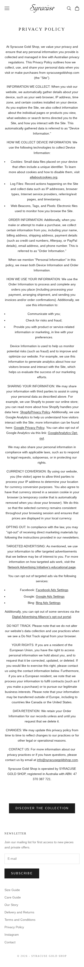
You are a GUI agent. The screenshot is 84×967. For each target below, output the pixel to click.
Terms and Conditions (19, 919)
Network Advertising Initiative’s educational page (42, 567)
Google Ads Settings (50, 596)
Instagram (11, 934)
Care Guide (12, 897)
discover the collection (42, 808)
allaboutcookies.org (43, 177)
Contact (9, 942)
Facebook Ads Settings (52, 590)
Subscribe (22, 873)
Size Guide (12, 890)
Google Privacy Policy (29, 427)
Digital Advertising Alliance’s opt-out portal (41, 617)
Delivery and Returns (19, 912)
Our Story (11, 905)
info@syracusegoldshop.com (57, 760)
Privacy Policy (14, 927)
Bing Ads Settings (48, 603)
